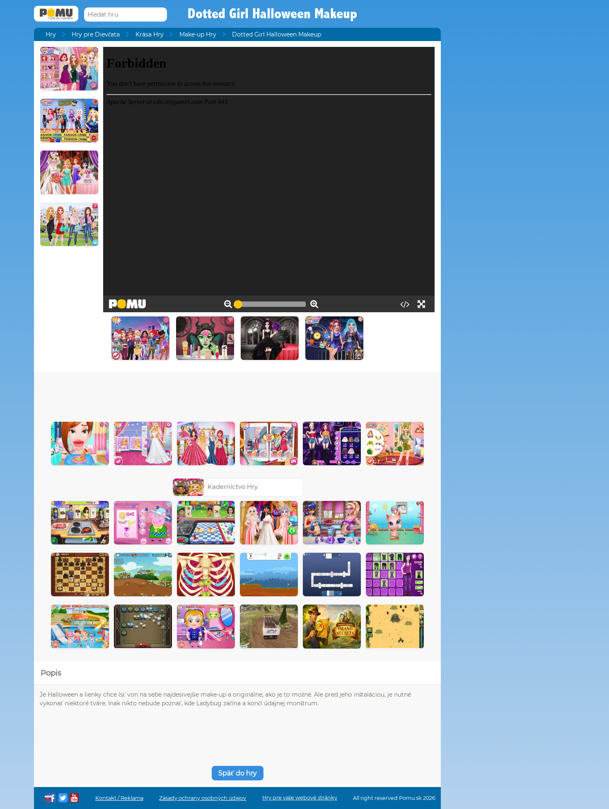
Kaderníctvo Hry (233, 487)
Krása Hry (149, 34)
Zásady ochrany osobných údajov (202, 798)
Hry (51, 34)
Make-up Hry (197, 34)
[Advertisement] (237, 394)
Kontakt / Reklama (119, 798)
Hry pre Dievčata (96, 34)
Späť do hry (237, 773)
